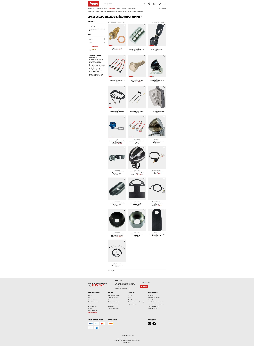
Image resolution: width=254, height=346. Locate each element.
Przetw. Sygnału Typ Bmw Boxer (156, 172)
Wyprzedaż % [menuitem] (112, 8)
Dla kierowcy (111, 306)
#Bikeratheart (111, 299)
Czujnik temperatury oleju (117, 48)
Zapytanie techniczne (93, 299)
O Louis (130, 295)
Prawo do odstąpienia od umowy (155, 302)
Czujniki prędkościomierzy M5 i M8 (117, 111)
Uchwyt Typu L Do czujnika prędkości (156, 111)
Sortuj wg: (154, 22)
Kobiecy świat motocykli (113, 295)
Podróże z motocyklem (113, 302)
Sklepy (129, 297)
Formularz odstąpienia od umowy (156, 304)
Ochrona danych (152, 299)
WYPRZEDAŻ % (95, 46)
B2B (89, 297)
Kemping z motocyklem (113, 308)
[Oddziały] (149, 4)
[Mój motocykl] (154, 4)
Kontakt (90, 295)
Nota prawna (151, 295)
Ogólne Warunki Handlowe (154, 297)
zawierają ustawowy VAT (128, 338)
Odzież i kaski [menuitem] (91, 8)
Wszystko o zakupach (133, 299)
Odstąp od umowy (92, 312)
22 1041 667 (98, 285)
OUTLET (93, 49)
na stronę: (120, 22)
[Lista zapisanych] (159, 4)
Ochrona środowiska (152, 308)
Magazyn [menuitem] (124, 8)
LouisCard (90, 308)
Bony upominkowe (92, 306)
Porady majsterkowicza (113, 297)
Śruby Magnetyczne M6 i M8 (137, 80)
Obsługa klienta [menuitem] (132, 8)
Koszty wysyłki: (117, 340)
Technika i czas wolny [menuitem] (102, 8)
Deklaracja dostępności (153, 306)
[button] (144, 4)
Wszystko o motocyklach (114, 304)
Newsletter (90, 304)
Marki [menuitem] (118, 8)
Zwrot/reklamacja (92, 310)
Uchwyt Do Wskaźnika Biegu (157, 49)
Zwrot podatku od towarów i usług (136, 302)
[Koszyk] (164, 4)
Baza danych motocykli (93, 302)
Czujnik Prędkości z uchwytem (117, 265)
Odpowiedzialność (132, 304)
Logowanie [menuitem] (163, 8)
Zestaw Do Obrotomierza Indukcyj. (137, 111)
